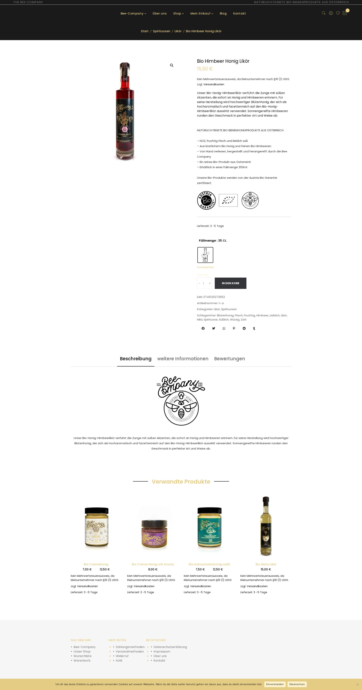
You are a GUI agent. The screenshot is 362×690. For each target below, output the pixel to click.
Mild (199, 319)
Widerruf (122, 656)
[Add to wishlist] (75, 558)
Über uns (160, 13)
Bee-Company (132, 13)
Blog (223, 13)
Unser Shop (82, 651)
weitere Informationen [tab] (183, 359)
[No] (357, 684)
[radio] (205, 255)
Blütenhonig (225, 315)
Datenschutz (297, 684)
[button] (171, 65)
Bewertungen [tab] (229, 359)
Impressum (161, 651)
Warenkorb (82, 660)
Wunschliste (82, 656)
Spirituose (211, 319)
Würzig (234, 319)
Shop (177, 13)
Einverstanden (275, 684)
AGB (119, 660)
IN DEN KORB (230, 283)
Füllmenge (207, 240)
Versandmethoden (130, 651)
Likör (178, 31)
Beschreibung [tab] (136, 359)
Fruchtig (249, 315)
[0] (344, 13)
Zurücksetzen (205, 267)
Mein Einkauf (200, 13)
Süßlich (224, 319)
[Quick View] (117, 558)
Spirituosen (161, 31)
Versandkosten (213, 84)
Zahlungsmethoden (130, 647)
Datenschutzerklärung (170, 647)
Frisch (239, 315)
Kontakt (239, 13)
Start (145, 31)
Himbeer (262, 315)
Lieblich (275, 315)
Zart (244, 319)
